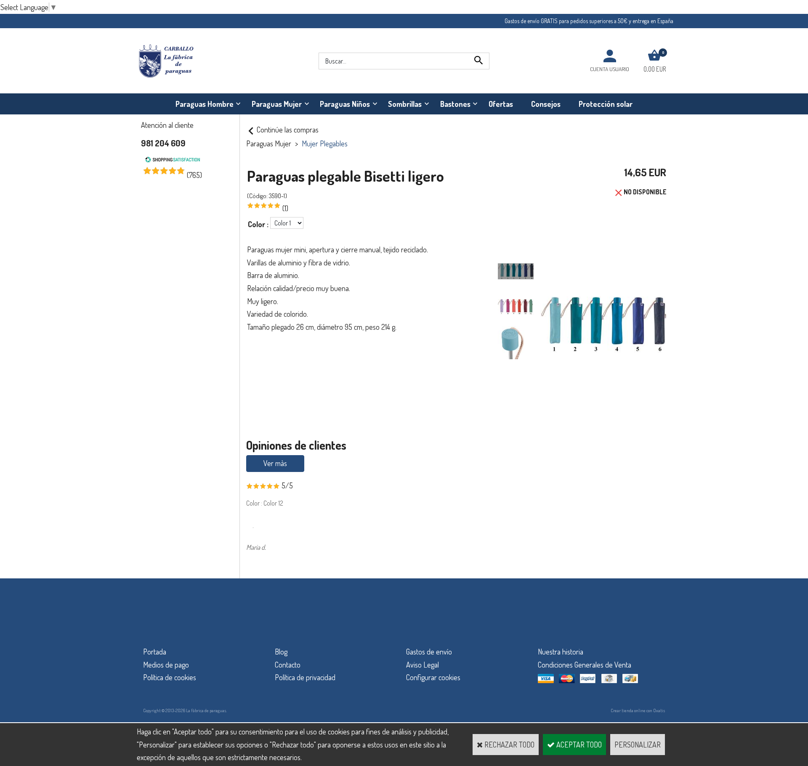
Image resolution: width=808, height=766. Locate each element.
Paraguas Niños (345, 104)
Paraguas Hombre (204, 104)
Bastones (455, 104)
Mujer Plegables (325, 143)
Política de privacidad (305, 677)
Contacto (287, 664)
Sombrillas (405, 104)
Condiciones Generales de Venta (584, 664)
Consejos (546, 104)
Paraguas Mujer (277, 104)
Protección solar (606, 104)
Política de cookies (169, 677)
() (194, 175)
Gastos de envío (429, 651)
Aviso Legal (422, 664)
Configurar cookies (433, 677)
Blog (281, 651)
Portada (154, 651)
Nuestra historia (560, 651)
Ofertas (501, 104)
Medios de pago (166, 664)
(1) (285, 208)
